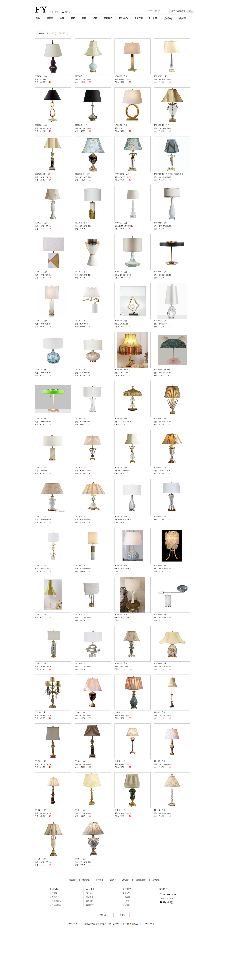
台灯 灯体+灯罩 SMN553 (174, 174)
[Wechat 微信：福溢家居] (164, 903)
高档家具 (156, 880)
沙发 (62, 18)
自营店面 (182, 18)
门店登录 (103, 915)
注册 (51, 12)
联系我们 (126, 905)
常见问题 (90, 901)
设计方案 (152, 18)
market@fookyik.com (167, 898)
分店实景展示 (55, 901)
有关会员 (90, 893)
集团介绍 (126, 893)
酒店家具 (126, 880)
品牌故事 (126, 897)
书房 (95, 18)
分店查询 (53, 893)
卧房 (84, 18)
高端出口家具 (141, 880)
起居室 (50, 18)
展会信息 (53, 897)
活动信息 (168, 18)
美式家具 (73, 880)
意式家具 (86, 880)
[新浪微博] (160, 903)
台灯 (45, 76)
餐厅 (73, 18)
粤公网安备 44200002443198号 (141, 924)
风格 (38, 18)
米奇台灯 (167, 370)
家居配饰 (108, 18)
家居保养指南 (55, 905)
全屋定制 (138, 18)
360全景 (126, 901)
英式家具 (99, 880)
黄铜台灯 (127, 370)
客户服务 (90, 897)
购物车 (67, 12)
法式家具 (112, 880)
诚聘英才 (90, 905)
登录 (57, 12)
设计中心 (123, 18)
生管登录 (121, 915)
